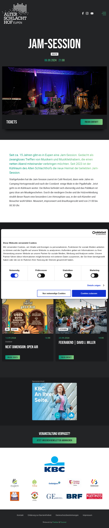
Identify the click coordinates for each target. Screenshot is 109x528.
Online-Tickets (12, 357)
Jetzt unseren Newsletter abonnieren (54, 440)
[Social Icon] (83, 13)
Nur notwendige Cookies (54, 293)
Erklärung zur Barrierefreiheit (39, 515)
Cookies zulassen (89, 293)
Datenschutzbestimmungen (67, 515)
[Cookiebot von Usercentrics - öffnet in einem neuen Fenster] (94, 233)
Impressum (87, 515)
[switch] (41, 275)
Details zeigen (93, 285)
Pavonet (63, 522)
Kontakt (20, 515)
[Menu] (104, 13)
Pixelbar (55, 522)
